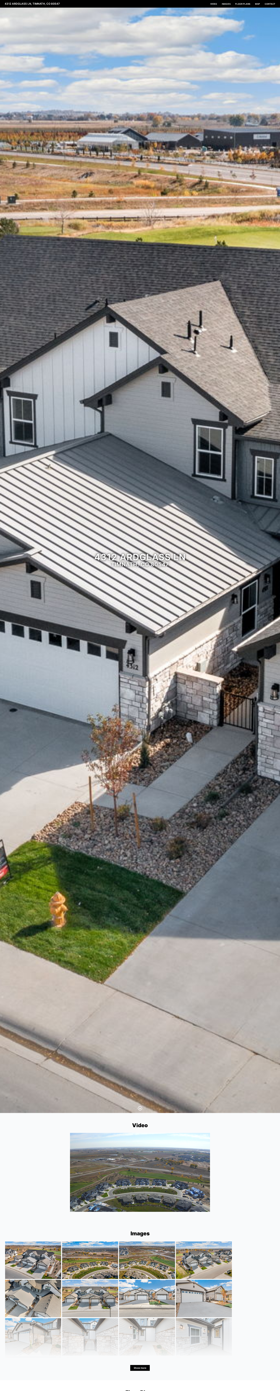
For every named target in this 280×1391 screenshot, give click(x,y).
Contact (270, 4)
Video (213, 4)
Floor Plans (242, 4)
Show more (140, 1367)
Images (226, 4)
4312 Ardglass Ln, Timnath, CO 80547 (32, 3)
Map (257, 4)
